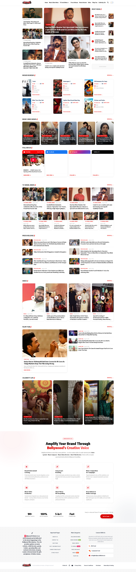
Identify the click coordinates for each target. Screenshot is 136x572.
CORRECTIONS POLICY (55, 549)
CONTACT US (55, 540)
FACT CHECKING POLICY (55, 546)
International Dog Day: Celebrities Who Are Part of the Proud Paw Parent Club (32, 44)
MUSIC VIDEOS (75, 543)
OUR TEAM (55, 543)
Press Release (74, 2)
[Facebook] (69, 565)
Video (89, 2)
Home (46, 2)
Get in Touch (106, 516)
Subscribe (26, 175)
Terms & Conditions (88, 565)
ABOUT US (55, 536)
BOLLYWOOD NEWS (75, 536)
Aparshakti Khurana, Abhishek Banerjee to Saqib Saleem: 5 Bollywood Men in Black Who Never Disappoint (101, 25)
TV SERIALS (74, 546)
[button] (112, 2)
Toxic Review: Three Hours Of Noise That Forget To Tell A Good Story (31, 23)
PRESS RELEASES (76, 549)
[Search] (108, 2)
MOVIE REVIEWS (74, 540)
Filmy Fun (94, 2)
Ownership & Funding (109, 565)
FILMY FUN (75, 555)
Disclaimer (98, 565)
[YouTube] (72, 565)
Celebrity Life (102, 2)
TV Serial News (64, 2)
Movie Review (83, 2)
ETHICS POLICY (55, 552)
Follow (72, 175)
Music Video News (54, 2)
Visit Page (49, 175)
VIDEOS (74, 552)
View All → (110, 75)
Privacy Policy (78, 565)
